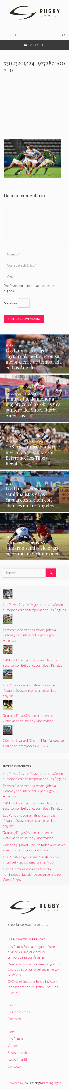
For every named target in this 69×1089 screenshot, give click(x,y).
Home (12, 1005)
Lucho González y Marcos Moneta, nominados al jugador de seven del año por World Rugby (32, 874)
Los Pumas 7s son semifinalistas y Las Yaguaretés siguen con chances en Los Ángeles (29, 690)
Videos (13, 1046)
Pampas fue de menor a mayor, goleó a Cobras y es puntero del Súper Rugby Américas (29, 635)
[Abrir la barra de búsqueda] (63, 35)
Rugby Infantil (17, 1059)
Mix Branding (32, 1083)
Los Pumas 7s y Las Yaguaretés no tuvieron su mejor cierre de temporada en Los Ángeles (31, 952)
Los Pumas (15, 1039)
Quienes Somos (19, 1012)
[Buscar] (51, 573)
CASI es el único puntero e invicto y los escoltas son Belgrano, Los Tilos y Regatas (34, 986)
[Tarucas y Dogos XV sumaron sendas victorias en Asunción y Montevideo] (34, 557)
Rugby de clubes (19, 1053)
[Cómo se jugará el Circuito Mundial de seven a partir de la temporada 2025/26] (7, 732)
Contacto (14, 1019)
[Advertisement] (34, 109)
